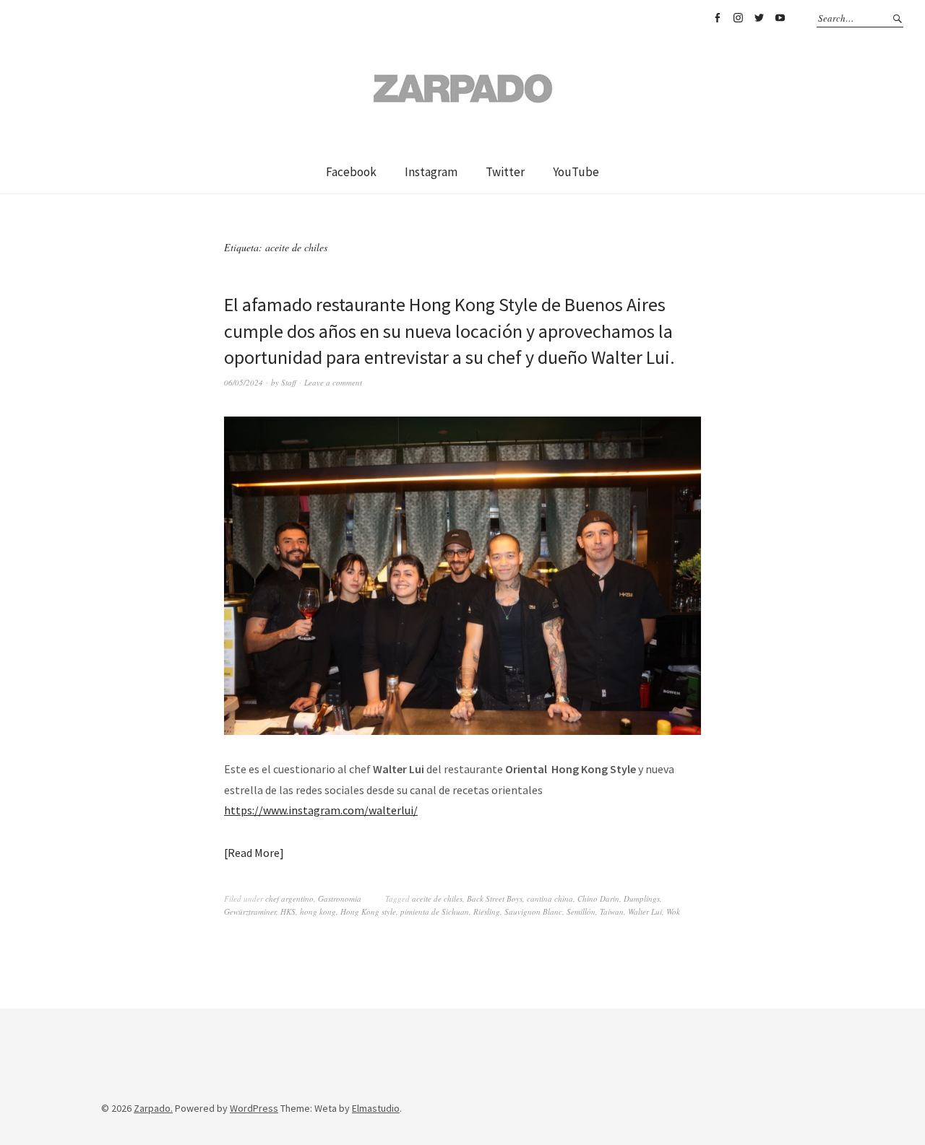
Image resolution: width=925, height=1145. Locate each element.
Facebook (717, 18)
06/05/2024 (243, 382)
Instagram (738, 18)
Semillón (581, 911)
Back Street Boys (494, 898)
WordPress (254, 1108)
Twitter (759, 18)
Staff (288, 382)
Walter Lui (645, 911)
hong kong (318, 911)
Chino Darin (598, 898)
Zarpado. (153, 1108)
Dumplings (642, 898)
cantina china (550, 898)
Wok (673, 911)
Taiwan (612, 911)
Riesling (486, 911)
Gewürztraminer (250, 911)
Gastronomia (339, 898)
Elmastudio (376, 1108)
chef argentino (289, 898)
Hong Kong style (368, 911)
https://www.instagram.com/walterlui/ (321, 810)
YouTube (780, 18)
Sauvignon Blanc (533, 911)
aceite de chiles (437, 898)
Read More (254, 852)
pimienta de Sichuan (434, 911)
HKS (288, 911)
